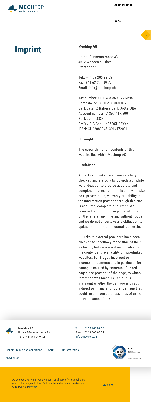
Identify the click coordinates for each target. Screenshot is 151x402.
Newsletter (12, 358)
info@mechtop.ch (86, 336)
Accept (108, 385)
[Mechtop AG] (26, 9)
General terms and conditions (24, 350)
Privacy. (33, 386)
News (117, 20)
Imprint (51, 350)
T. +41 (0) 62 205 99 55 (90, 328)
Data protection (69, 350)
